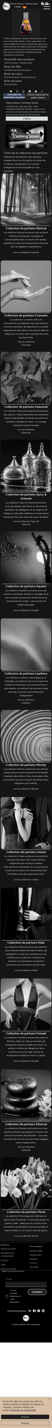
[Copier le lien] (42, 91)
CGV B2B (34, 1267)
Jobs (3, 1264)
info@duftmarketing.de (16, 1311)
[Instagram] (38, 1310)
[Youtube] (43, 1310)
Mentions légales (8, 1248)
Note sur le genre (8, 1268)
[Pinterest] (36, 91)
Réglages (25, 1423)
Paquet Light (35, 1254)
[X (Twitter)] (17, 91)
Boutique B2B (36, 1250)
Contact (4, 1260)
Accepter (25, 1416)
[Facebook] (11, 91)
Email (8, 1279)
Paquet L (34, 1263)
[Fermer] (48, 1401)
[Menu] (46, 6)
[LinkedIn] (30, 91)
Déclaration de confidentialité (23, 1410)
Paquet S (34, 1259)
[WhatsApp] (23, 91)
